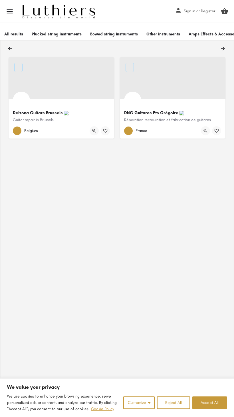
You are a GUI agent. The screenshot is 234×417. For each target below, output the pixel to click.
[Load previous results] (10, 48)
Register (208, 11)
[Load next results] (223, 48)
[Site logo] (59, 11)
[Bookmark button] (105, 130)
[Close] (228, 383)
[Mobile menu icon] (10, 11)
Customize (137, 402)
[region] (117, 397)
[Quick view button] (94, 130)
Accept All (210, 402)
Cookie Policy (102, 408)
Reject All (173, 402)
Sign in (189, 11)
